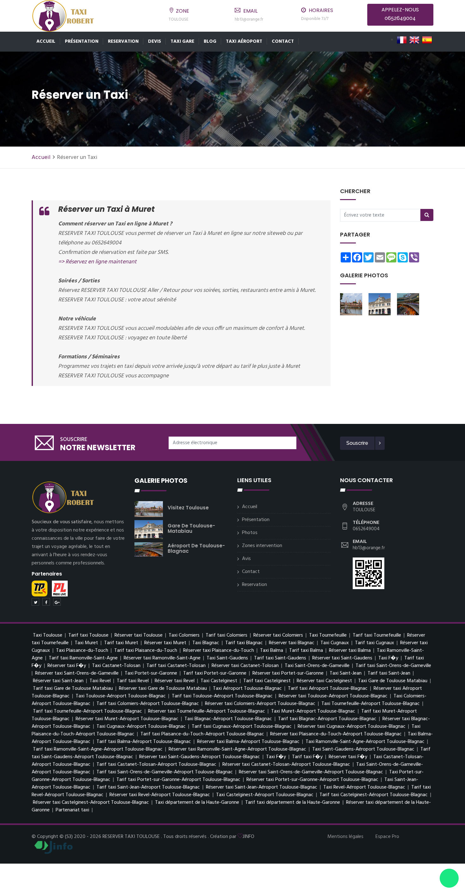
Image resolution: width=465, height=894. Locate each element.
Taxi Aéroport (244, 41)
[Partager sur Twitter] (35, 602)
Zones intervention (262, 546)
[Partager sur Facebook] (46, 602)
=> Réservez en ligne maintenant (97, 262)
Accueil (45, 41)
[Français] (402, 40)
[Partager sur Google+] (57, 602)
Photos (249, 533)
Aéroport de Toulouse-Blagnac (196, 548)
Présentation (81, 41)
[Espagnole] (427, 40)
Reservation (123, 41)
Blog (210, 41)
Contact (283, 41)
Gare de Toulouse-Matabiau (191, 528)
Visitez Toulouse (188, 507)
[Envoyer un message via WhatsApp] (449, 878)
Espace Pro (387, 837)
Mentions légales (345, 837)
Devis (154, 41)
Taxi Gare (182, 41)
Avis (246, 559)
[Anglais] (414, 40)
